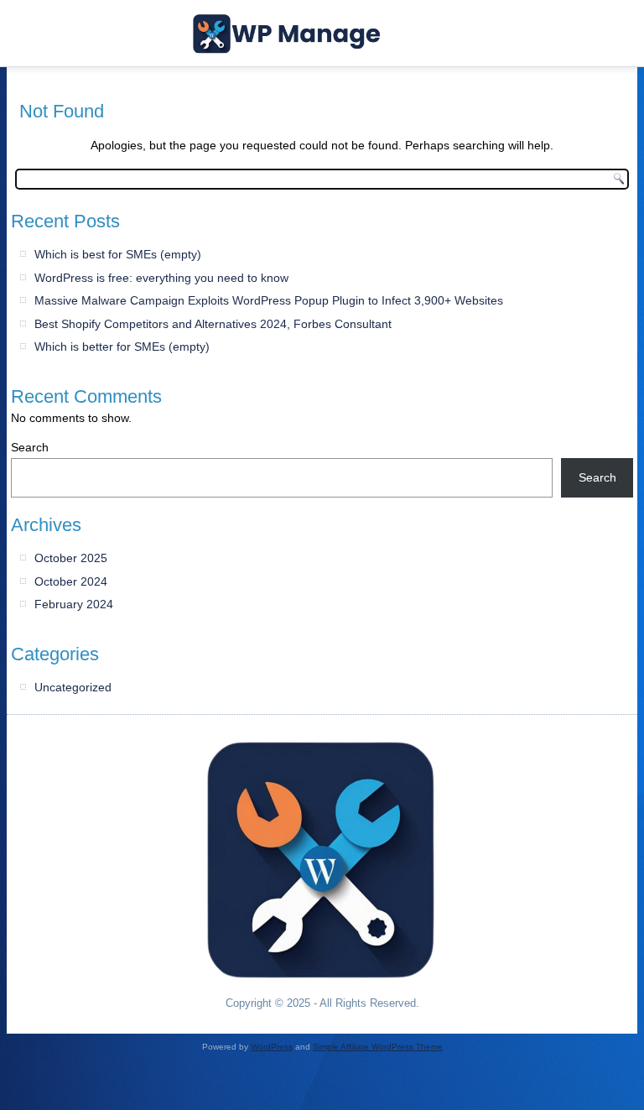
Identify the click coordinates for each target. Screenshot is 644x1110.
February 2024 (73, 604)
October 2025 (70, 558)
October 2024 (70, 581)
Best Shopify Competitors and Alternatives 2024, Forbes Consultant (213, 324)
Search (30, 447)
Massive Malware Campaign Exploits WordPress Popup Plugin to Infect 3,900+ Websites (268, 300)
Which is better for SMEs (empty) (122, 346)
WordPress (272, 1046)
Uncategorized (73, 687)
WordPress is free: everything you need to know (161, 277)
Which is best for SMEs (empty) (117, 254)
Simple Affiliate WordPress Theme (378, 1046)
